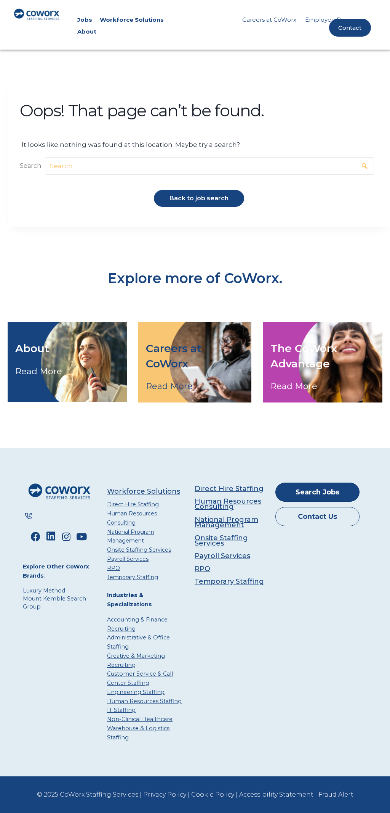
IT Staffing (121, 710)
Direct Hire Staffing (133, 504)
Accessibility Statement (276, 794)
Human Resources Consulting (132, 518)
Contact (349, 27)
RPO (113, 568)
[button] (363, 166)
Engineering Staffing (136, 692)
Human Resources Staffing (144, 701)
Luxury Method (44, 590)
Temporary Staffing (132, 577)
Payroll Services (128, 558)
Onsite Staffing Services (139, 549)
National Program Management (130, 536)
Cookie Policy (212, 794)
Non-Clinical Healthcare (140, 719)
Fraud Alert (335, 794)
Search (30, 165)
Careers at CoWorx (269, 19)
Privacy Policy (164, 794)
